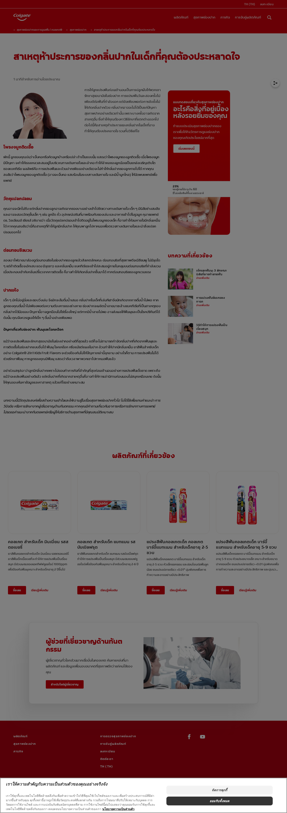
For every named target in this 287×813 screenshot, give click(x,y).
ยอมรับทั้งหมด (220, 801)
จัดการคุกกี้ (219, 790)
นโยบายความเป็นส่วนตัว (118, 809)
